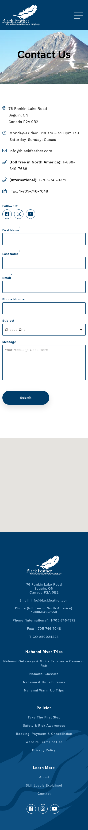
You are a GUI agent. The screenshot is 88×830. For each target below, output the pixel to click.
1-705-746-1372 (52, 180)
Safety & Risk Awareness (44, 726)
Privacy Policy (44, 750)
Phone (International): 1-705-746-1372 (44, 620)
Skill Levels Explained (44, 786)
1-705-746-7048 (33, 191)
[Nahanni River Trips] (25, 15)
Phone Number (14, 299)
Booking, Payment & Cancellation (44, 734)
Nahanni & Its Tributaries (44, 682)
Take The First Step (44, 717)
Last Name (11, 253)
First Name (11, 229)
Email (7, 277)
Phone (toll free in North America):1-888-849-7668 (44, 610)
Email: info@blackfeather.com (44, 600)
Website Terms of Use (44, 742)
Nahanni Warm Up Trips (44, 690)
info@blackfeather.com (30, 151)
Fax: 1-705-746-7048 (44, 629)
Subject (8, 321)
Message (9, 342)
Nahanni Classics (44, 674)
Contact (44, 794)
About (44, 777)
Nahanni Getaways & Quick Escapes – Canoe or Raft (44, 663)
